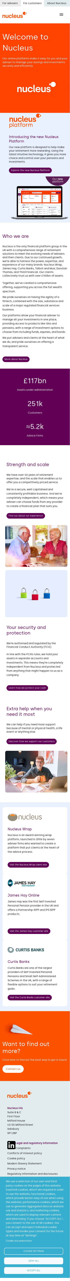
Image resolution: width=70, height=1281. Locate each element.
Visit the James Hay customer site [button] (29, 931)
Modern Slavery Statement (24, 1163)
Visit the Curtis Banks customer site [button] (30, 997)
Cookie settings (33, 1251)
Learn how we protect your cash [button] (27, 688)
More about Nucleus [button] (16, 359)
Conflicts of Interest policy (24, 1153)
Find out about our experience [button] (26, 515)
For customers (32, 3)
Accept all (33, 1270)
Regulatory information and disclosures (32, 1173)
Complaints (23, 1148)
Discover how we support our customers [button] (32, 741)
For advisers (10, 3)
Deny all (33, 1260)
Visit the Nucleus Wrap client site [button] (28, 864)
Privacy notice (16, 1168)
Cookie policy (16, 1158)
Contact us (13, 1069)
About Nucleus (56, 3)
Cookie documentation (19, 1240)
